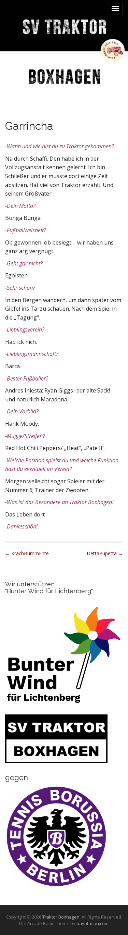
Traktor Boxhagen (61, 917)
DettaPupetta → (105, 553)
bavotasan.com (92, 923)
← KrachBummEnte (27, 553)
